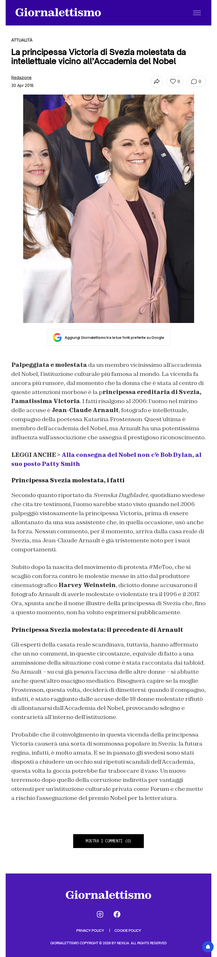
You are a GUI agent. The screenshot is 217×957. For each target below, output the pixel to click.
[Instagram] (100, 914)
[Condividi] (157, 82)
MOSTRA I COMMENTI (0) (108, 840)
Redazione (21, 77)
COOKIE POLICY (127, 930)
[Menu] (196, 13)
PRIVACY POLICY (90, 930)
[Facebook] (117, 914)
